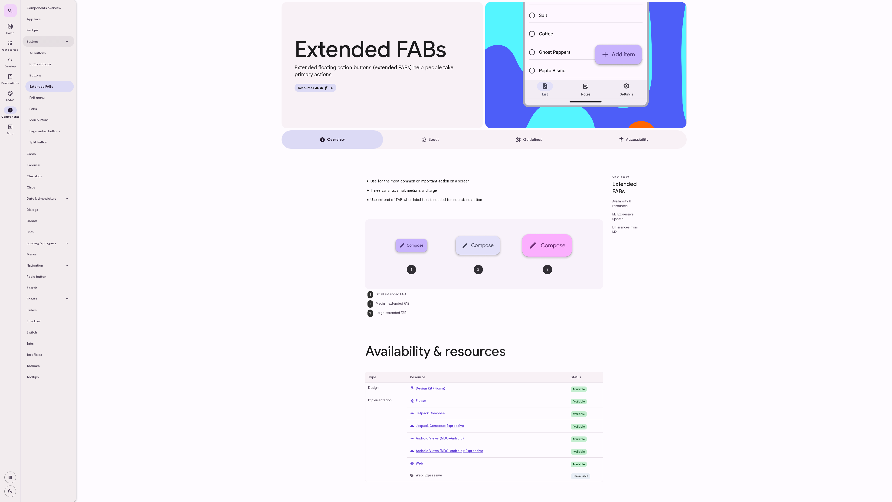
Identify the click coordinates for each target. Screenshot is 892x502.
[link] (10, 10)
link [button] (355, 182)
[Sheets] (48, 298)
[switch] (10, 477)
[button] (10, 63)
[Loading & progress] (48, 243)
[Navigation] (48, 265)
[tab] (332, 139)
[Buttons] (48, 41)
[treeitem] (48, 7)
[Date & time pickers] (48, 198)
